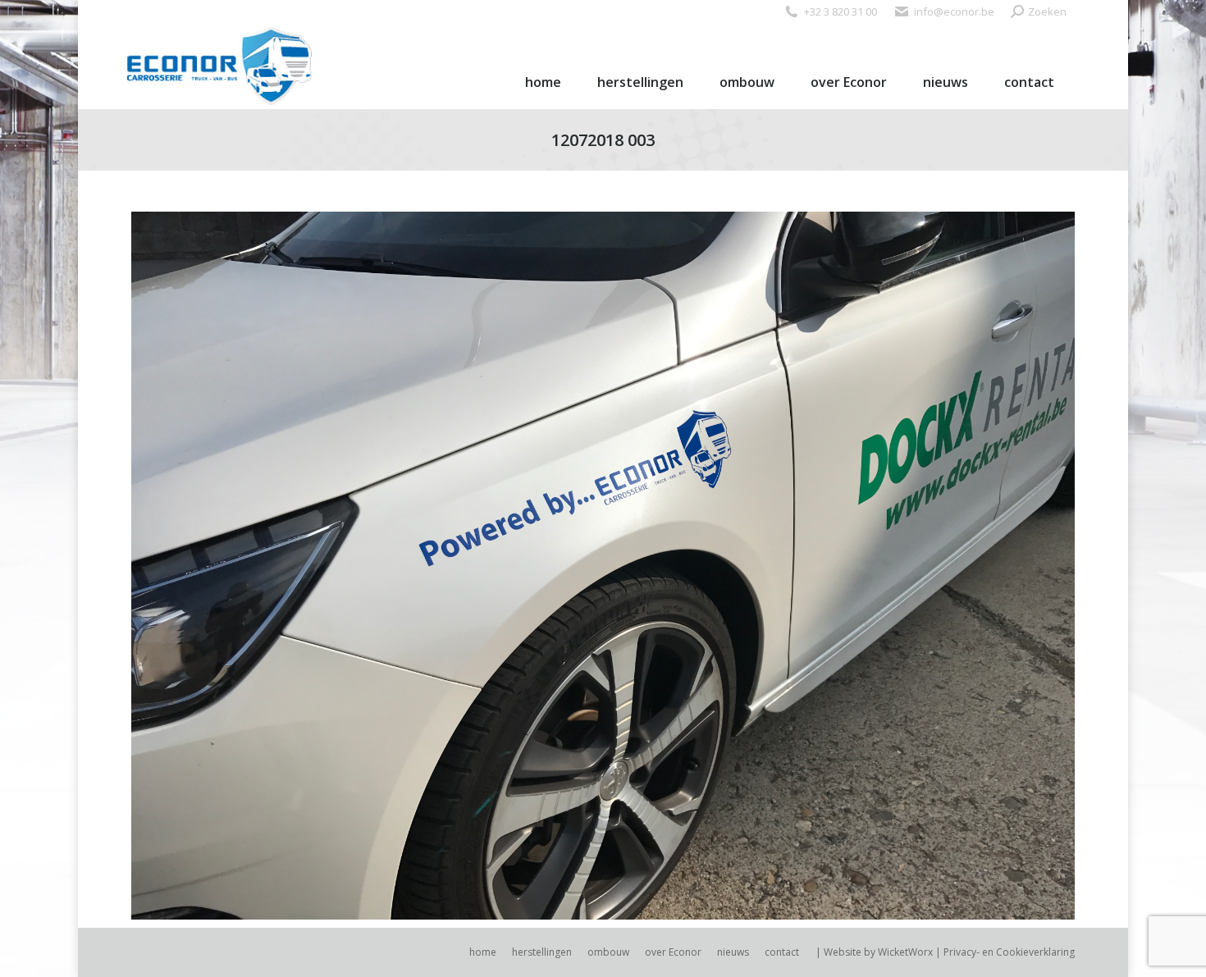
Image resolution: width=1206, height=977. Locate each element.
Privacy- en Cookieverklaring (1009, 952)
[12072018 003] (603, 566)
